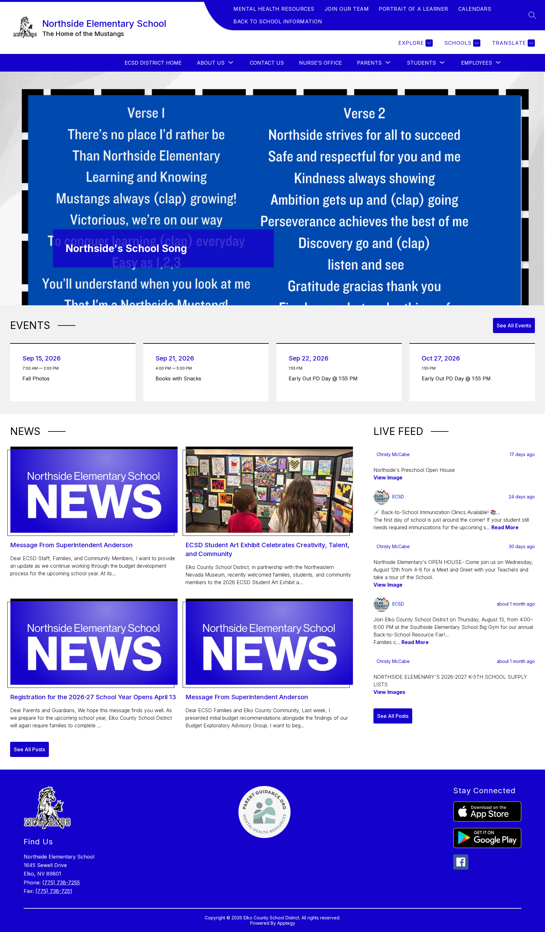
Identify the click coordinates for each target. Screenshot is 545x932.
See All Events (514, 325)
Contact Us (267, 63)
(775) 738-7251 (53, 891)
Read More (505, 527)
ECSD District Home (153, 63)
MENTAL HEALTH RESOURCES (273, 9)
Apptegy (286, 923)
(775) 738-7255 (61, 882)
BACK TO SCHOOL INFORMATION (277, 21)
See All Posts (29, 749)
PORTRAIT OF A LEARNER (413, 9)
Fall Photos (37, 378)
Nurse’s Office (320, 63)
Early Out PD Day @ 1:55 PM (325, 378)
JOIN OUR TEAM (347, 9)
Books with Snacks (179, 378)
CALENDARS (474, 9)
